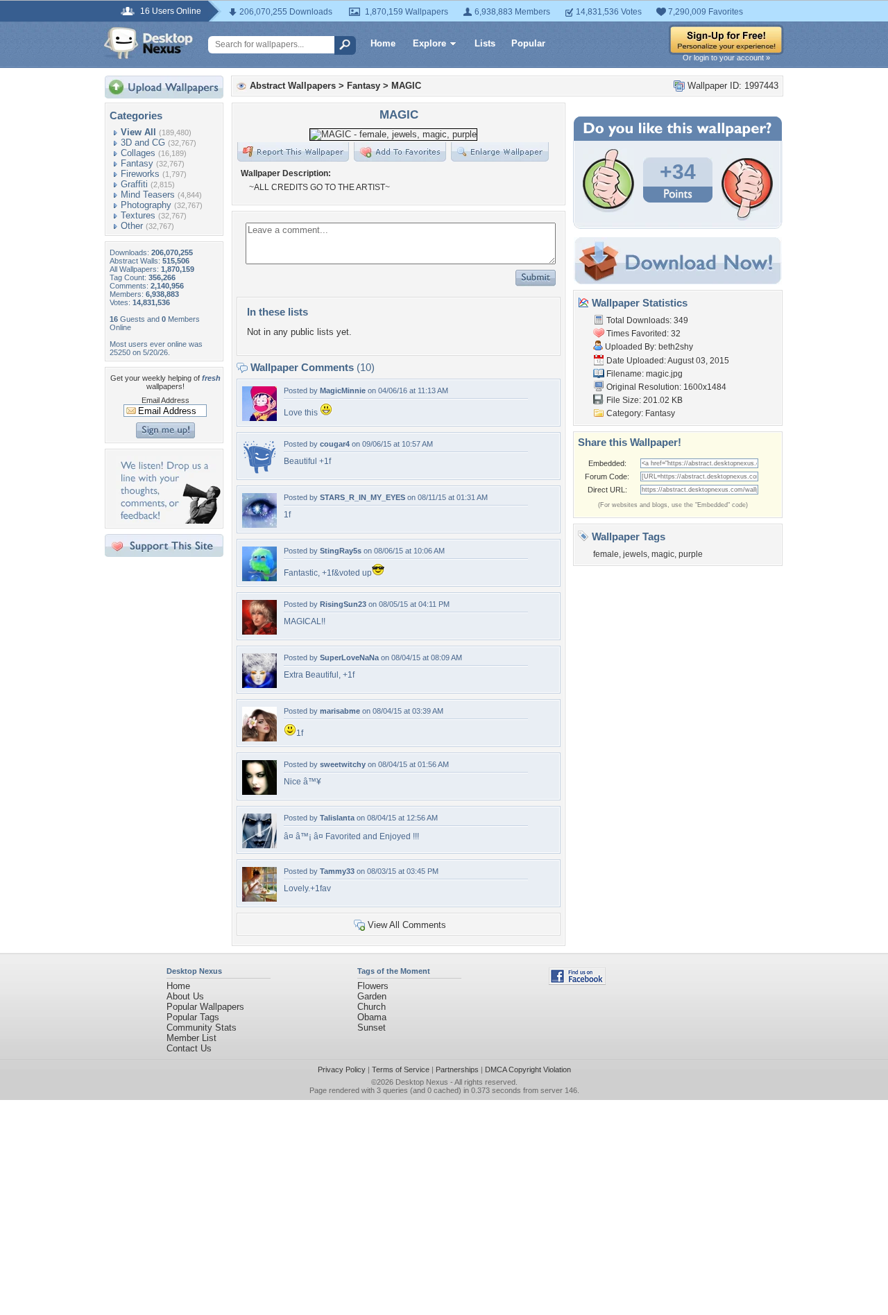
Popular (528, 43)
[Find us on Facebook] (577, 982)
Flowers (372, 986)
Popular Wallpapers (205, 1007)
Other (132, 226)
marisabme (340, 711)
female (606, 554)
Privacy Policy (342, 1069)
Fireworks (140, 174)
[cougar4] (259, 471)
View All (138, 132)
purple (690, 554)
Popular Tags (192, 1017)
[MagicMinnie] (259, 418)
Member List (191, 1038)
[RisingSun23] (259, 631)
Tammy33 (337, 871)
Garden (371, 996)
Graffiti (134, 184)
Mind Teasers (148, 194)
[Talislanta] (259, 845)
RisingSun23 (343, 604)
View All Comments (407, 925)
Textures (138, 215)
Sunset (371, 1027)
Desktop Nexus (421, 1082)
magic (662, 554)
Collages (138, 153)
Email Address (165, 400)
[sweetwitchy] (259, 792)
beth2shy (675, 347)
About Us (185, 996)
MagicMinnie (343, 390)
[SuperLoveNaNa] (259, 685)
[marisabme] (259, 738)
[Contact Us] (168, 520)
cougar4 (335, 444)
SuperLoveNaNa (349, 657)
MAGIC (406, 85)
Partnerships (457, 1069)
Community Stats (201, 1027)
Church (371, 1007)
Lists (485, 43)
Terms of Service (400, 1069)
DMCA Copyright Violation (528, 1069)
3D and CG (143, 142)
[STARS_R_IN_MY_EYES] (259, 524)
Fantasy (137, 163)
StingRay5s (340, 551)
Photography (146, 205)
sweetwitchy (343, 764)
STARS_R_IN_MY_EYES (362, 497)
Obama (371, 1017)
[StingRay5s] (259, 578)
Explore (429, 43)
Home (382, 43)
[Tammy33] (259, 898)
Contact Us (189, 1048)
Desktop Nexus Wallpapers (148, 43)
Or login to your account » (726, 57)
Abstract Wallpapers (293, 85)
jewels (635, 554)
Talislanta (337, 818)
